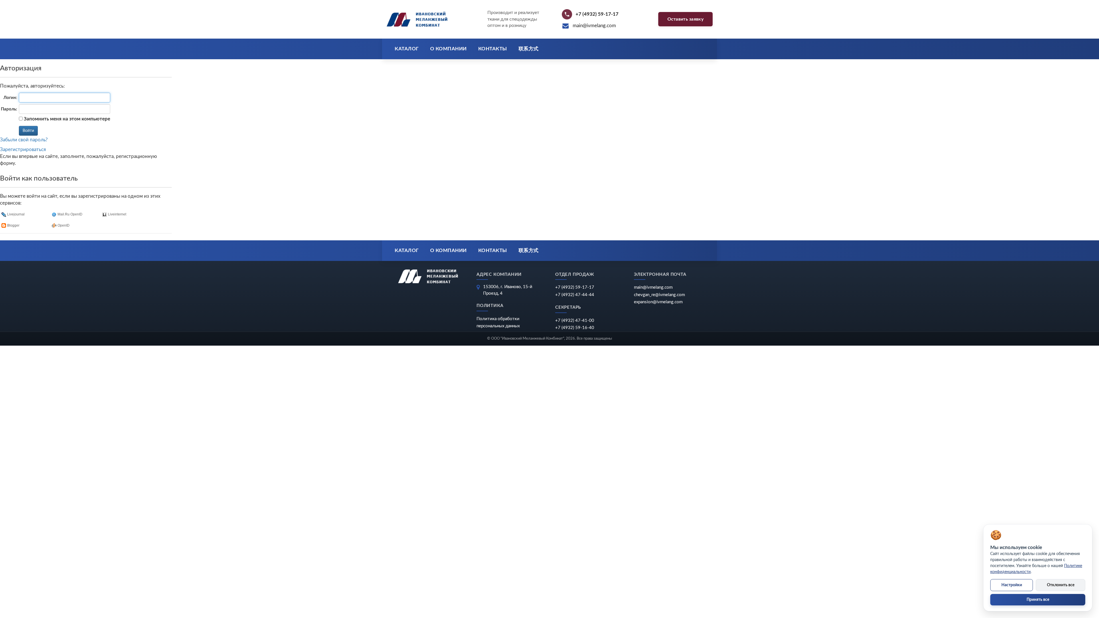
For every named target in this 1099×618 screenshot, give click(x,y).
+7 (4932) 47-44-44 (574, 295)
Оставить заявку (685, 19)
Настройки (1011, 585)
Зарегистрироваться (23, 149)
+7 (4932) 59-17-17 (574, 287)
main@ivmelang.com (653, 287)
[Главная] (417, 19)
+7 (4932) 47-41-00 (574, 320)
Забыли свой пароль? (24, 139)
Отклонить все (1060, 585)
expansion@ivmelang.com (658, 302)
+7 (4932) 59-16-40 (574, 328)
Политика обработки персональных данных (498, 322)
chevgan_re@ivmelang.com (659, 295)
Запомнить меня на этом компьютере (66, 118)
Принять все (1038, 600)
